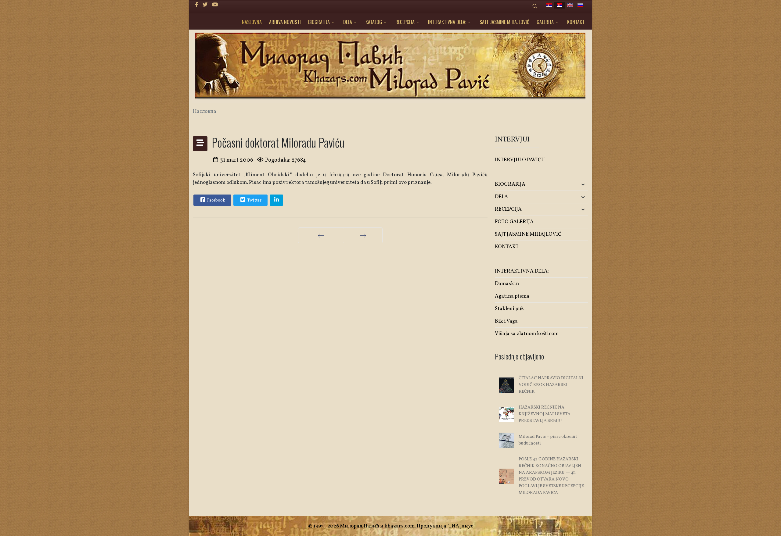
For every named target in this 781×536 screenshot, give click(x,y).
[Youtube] (215, 5)
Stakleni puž (509, 308)
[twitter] (205, 5)
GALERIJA (545, 22)
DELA (347, 22)
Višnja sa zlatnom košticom (527, 333)
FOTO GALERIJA (514, 221)
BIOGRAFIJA (319, 22)
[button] (572, 184)
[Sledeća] (363, 235)
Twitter (253, 200)
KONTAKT (576, 22)
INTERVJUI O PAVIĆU (520, 159)
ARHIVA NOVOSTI (285, 22)
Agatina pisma (512, 296)
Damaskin (507, 283)
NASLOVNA (252, 22)
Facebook (215, 200)
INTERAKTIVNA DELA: (447, 22)
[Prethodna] (321, 235)
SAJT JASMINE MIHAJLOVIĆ (504, 22)
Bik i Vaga (506, 321)
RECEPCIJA (405, 22)
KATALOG (373, 22)
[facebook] (196, 5)
